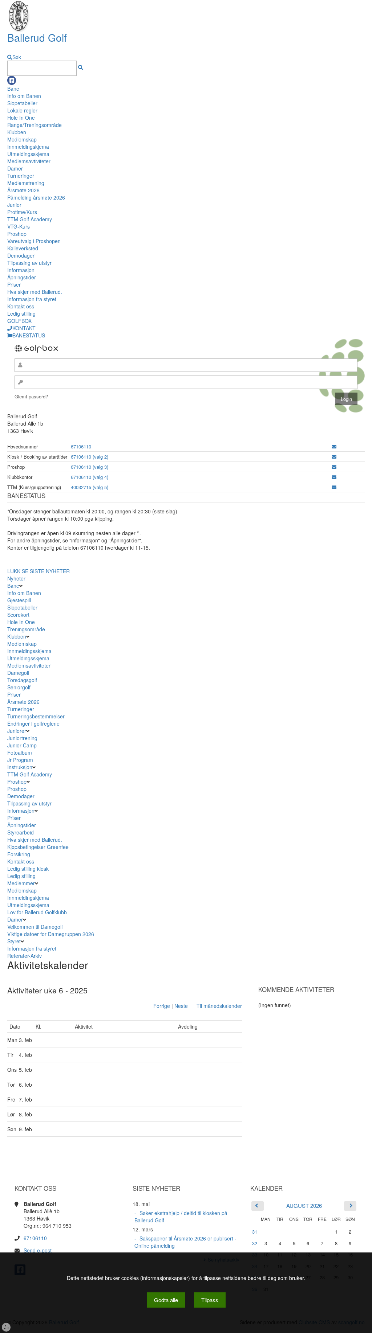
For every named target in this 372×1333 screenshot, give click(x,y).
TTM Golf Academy (29, 219)
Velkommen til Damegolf (35, 926)
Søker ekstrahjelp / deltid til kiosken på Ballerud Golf (180, 1216)
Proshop (17, 233)
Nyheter (16, 578)
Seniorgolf (19, 687)
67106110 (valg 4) (89, 476)
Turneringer (20, 175)
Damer (15, 168)
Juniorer (16, 730)
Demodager (21, 255)
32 (254, 1243)
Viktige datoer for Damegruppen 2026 (50, 934)
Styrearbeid (20, 832)
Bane (13, 88)
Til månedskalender (219, 1005)
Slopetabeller (22, 103)
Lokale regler (22, 110)
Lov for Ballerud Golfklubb (37, 912)
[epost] (334, 446)
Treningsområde (26, 629)
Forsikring (18, 854)
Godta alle (166, 1300)
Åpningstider (21, 277)
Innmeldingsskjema (29, 651)
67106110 (81, 446)
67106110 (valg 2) (89, 456)
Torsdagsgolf (22, 680)
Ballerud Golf (37, 37)
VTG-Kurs (18, 226)
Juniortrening (23, 738)
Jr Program (20, 759)
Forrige (161, 1005)
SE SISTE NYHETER (46, 571)
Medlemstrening (25, 182)
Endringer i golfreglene (33, 723)
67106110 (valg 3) (89, 466)
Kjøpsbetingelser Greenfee (38, 846)
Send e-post (38, 1250)
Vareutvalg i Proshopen (34, 241)
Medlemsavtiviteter (28, 161)
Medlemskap (22, 139)
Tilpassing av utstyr (29, 262)
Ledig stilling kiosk (28, 868)
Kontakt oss (20, 306)
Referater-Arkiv (24, 955)
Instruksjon (19, 767)
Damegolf (18, 672)
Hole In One (21, 117)
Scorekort (18, 614)
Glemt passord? (31, 396)
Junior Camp (22, 745)
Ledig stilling (21, 313)
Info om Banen (24, 95)
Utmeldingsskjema (28, 153)
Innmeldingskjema (28, 146)
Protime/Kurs (22, 212)
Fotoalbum (19, 752)
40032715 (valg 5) (89, 487)
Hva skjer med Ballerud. (34, 291)
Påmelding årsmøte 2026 (36, 197)
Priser (14, 284)
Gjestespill (19, 600)
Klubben (16, 132)
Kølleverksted (22, 248)
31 (254, 1231)
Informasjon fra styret (31, 299)
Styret (14, 941)
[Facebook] (11, 80)
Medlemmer (21, 883)
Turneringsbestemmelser (36, 716)
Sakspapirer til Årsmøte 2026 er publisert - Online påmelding (185, 1242)
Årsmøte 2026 (23, 190)
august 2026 (304, 1205)
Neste (181, 1005)
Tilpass (209, 1300)
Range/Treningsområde (34, 124)
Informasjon (21, 270)
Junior (14, 204)
